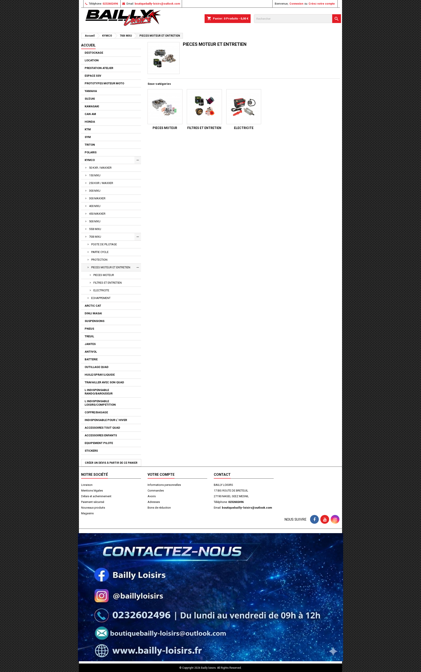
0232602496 (110, 3)
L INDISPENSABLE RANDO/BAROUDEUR (98, 391)
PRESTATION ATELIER (99, 68)
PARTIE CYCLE (100, 252)
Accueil (88, 45)
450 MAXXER (97, 213)
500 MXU (94, 221)
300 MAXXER (97, 198)
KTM (88, 129)
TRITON (90, 144)
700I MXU (95, 236)
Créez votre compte (322, 3)
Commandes (156, 490)
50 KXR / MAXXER (100, 167)
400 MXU (94, 206)
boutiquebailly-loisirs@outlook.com (157, 3)
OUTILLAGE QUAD (97, 367)
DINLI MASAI (93, 313)
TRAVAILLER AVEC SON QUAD (104, 382)
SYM (88, 137)
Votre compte (161, 474)
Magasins (87, 513)
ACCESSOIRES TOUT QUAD (102, 427)
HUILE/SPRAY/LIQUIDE (100, 374)
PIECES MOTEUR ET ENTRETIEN (110, 267)
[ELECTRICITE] (243, 106)
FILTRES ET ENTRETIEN (107, 282)
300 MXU (94, 190)
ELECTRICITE (101, 290)
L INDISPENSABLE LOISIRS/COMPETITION (100, 403)
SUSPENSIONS (94, 321)
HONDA (90, 121)
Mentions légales (92, 490)
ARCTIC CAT (93, 305)
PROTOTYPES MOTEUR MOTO (104, 83)
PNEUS (89, 328)
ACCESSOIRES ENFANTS (101, 435)
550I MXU (95, 229)
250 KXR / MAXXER (101, 183)
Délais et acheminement (96, 496)
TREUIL (89, 336)
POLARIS (90, 152)
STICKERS (91, 450)
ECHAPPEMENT (101, 298)
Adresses (154, 502)
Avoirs (152, 496)
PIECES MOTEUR (103, 275)
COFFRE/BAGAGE (96, 412)
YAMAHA (91, 91)
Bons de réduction (159, 507)
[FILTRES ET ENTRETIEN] (204, 106)
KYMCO (90, 160)
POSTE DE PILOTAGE (104, 244)
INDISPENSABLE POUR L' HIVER (106, 420)
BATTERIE (91, 359)
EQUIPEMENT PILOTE (99, 443)
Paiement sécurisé (92, 502)
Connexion (296, 3)
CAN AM (90, 114)
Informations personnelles (164, 484)
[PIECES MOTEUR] (165, 106)
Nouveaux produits (93, 507)
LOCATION (92, 60)
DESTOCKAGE (94, 52)
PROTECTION (99, 259)
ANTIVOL (91, 351)
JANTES (90, 344)
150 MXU (94, 175)
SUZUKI (90, 98)
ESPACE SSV (93, 75)
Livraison (87, 484)
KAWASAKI (92, 106)
